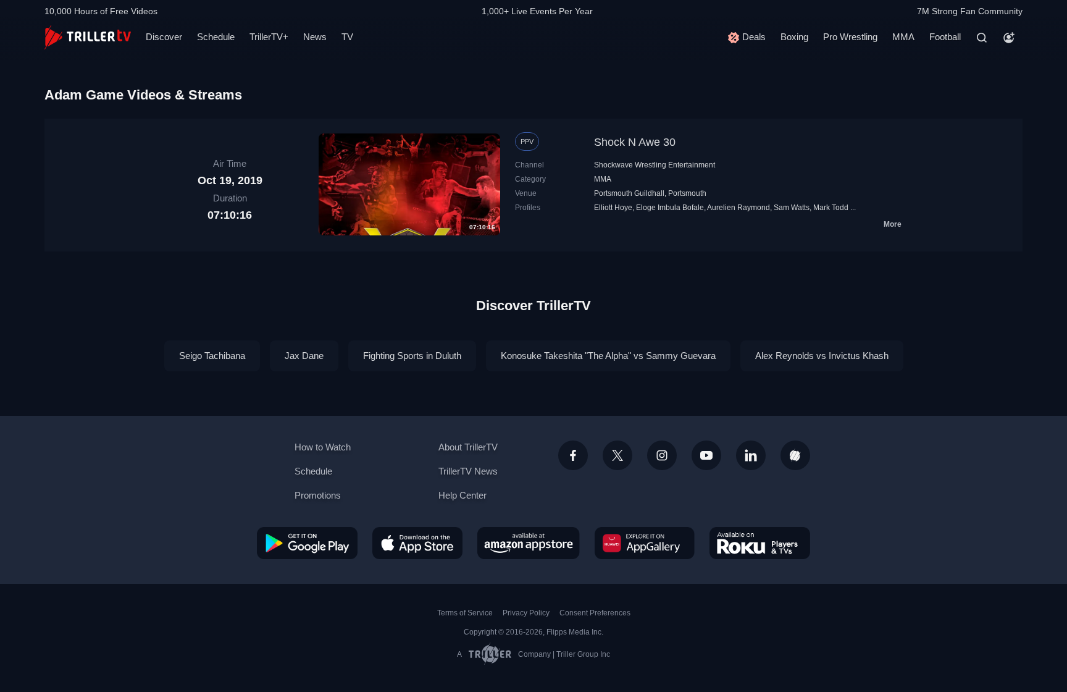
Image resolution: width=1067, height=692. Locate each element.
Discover (164, 37)
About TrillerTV (468, 447)
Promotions (318, 495)
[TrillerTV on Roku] (759, 543)
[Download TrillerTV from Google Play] (307, 543)
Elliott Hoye (613, 207)
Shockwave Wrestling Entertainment (654, 165)
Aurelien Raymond (738, 207)
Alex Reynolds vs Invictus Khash (822, 355)
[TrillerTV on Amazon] (528, 543)
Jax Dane (304, 355)
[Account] (1009, 37)
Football (945, 37)
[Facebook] (573, 455)
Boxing (794, 37)
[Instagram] (662, 455)
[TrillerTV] (87, 37)
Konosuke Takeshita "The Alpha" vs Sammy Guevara (608, 355)
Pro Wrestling (850, 37)
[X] (617, 455)
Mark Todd (830, 207)
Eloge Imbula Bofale (670, 207)
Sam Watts (792, 207)
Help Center (462, 495)
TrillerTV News (468, 471)
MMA (903, 37)
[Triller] (795, 455)
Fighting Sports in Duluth (412, 355)
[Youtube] (706, 455)
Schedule (216, 37)
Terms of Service (465, 613)
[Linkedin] (751, 455)
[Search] (981, 37)
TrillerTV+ (268, 37)
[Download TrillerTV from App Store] (417, 543)
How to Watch (323, 447)
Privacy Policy (526, 613)
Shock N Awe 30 (635, 142)
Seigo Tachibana (212, 355)
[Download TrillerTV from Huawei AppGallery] (645, 543)
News (315, 37)
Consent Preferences (594, 613)
